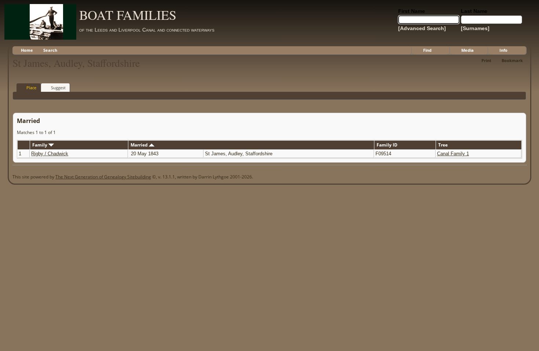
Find (427, 50)
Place (31, 87)
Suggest (58, 87)
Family (40, 145)
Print (486, 60)
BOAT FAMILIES (127, 14)
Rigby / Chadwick (49, 153)
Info (503, 50)
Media (467, 50)
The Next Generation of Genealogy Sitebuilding (103, 177)
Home (27, 50)
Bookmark (512, 60)
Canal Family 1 (453, 153)
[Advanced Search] (422, 28)
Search (50, 50)
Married (140, 145)
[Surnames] (475, 28)
